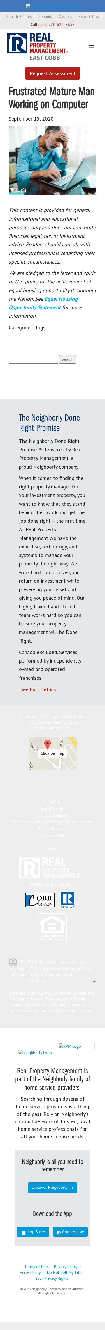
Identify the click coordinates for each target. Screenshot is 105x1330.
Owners (65, 16)
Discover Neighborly (50, 1187)
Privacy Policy (66, 1266)
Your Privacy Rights (51, 1278)
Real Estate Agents (52, 815)
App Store (35, 1231)
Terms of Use (36, 1266)
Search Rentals (19, 16)
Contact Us (52, 802)
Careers (52, 848)
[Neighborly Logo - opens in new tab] (52, 1052)
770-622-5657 (61, 24)
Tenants (45, 16)
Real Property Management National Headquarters (52, 822)
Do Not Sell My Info (64, 1272)
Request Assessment (53, 73)
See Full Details (38, 689)
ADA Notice (36, 980)
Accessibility (30, 1272)
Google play (72, 1231)
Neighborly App (51, 828)
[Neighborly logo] (53, 5)
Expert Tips (89, 16)
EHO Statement (51, 835)
